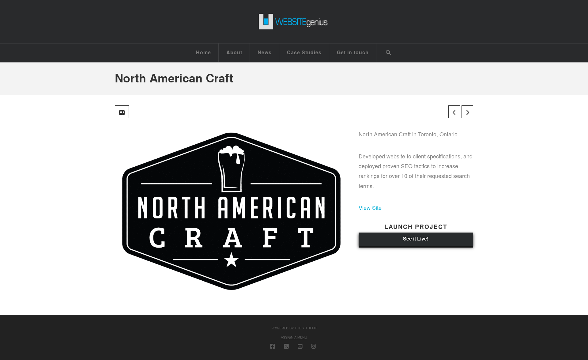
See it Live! (415, 238)
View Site (370, 207)
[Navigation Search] (388, 53)
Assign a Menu (294, 337)
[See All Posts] (122, 111)
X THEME (309, 327)
